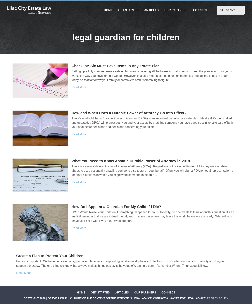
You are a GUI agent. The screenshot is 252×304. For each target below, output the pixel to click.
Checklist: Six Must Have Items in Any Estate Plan (116, 66)
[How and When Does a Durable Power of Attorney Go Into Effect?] (40, 128)
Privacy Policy (217, 298)
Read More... (80, 87)
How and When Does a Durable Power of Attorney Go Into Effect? (129, 113)
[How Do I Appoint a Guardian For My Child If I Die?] (40, 222)
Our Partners (145, 292)
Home (81, 292)
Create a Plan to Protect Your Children (49, 256)
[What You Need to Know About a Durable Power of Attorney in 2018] (40, 175)
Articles (122, 292)
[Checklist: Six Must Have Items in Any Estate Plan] (40, 80)
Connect (168, 292)
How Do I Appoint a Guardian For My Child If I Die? (116, 207)
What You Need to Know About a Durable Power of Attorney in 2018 (131, 161)
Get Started (100, 292)
